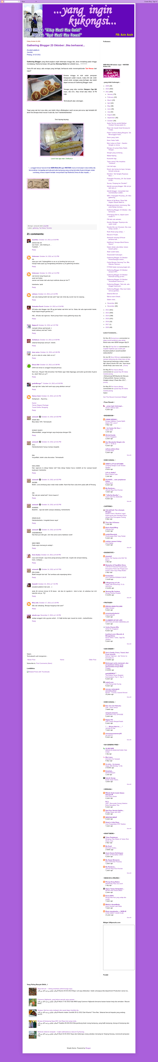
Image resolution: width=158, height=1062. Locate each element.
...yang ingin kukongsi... (114, 406)
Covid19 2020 (109, 450)
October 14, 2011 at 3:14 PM (48, 294)
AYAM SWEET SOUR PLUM (114, 913)
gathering (35, 228)
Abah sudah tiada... (113, 252)
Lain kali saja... (112, 166)
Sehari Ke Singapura (111, 629)
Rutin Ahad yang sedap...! (115, 232)
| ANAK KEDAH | (111, 419)
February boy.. (109, 529)
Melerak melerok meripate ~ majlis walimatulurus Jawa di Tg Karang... (61, 1032)
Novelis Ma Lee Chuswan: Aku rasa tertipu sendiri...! (119, 228)
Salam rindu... (111, 299)
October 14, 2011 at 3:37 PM (48, 325)
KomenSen (109, 576)
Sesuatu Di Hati (110, 728)
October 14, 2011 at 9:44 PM (51, 555)
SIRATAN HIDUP (111, 817)
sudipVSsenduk (111, 534)
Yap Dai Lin (115, 346)
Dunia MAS (109, 896)
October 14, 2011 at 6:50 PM (51, 417)
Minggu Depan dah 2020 (112, 812)
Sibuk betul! (109, 483)
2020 (107, 327)
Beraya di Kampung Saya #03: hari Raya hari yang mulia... (57, 1021)
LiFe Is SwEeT (110, 472)
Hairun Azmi (36, 396)
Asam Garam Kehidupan (114, 853)
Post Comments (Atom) (44, 663)
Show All (129, 455)
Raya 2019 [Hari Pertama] (113, 862)
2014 (107, 315)
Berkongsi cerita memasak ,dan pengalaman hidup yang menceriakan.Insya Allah (116, 664)
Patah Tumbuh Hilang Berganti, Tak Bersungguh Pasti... (119, 133)
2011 (107, 92)
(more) (125, 365)
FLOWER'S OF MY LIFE (113, 620)
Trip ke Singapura (110, 437)
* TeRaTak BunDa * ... (113, 495)
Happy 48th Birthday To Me (113, 766)
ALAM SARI (109, 748)
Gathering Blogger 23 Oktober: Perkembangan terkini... (117, 258)
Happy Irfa (109, 720)
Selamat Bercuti (112, 293)
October (110, 121)
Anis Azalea (36, 555)
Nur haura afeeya (117, 370)
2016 (107, 321)
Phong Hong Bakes (112, 882)
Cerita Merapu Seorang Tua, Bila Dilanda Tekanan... (118, 263)
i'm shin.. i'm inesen (112, 764)
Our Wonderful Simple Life (115, 442)
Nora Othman (115, 357)
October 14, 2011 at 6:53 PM (51, 530)
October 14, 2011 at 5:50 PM (53, 383)
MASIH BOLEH (110, 773)
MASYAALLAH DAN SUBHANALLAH (117, 622)
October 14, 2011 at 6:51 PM (51, 442)
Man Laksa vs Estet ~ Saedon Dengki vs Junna (117, 144)
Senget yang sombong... (115, 153)
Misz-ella (35, 603)
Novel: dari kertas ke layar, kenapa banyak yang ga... (118, 170)
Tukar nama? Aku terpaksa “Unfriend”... (116, 162)
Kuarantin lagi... (112, 158)
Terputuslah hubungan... (115, 255)
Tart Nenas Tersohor (45, 228)
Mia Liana (109, 757)
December (111, 306)
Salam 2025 (109, 430)
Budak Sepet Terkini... (112, 780)
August (110, 115)
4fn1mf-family (110, 435)
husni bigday (109, 543)
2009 (107, 86)
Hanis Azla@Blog (111, 527)
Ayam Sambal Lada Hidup (113, 906)
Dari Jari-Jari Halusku (113, 706)
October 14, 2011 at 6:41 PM (51, 396)
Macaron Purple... (113, 234)
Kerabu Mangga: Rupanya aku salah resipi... (117, 223)
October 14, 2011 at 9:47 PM (51, 569)
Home (62, 659)
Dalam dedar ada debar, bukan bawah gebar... (117, 248)
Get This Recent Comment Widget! (115, 397)
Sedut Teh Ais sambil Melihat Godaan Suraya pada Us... (117, 124)
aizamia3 (108, 556)
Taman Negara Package (40, 405)
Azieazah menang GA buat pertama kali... (116, 238)
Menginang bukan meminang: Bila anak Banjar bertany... (118, 206)
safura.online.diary (112, 449)
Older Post (92, 659)
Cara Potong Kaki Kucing (113, 684)
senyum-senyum (111, 713)
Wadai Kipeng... (112, 155)
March (109, 100)
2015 (107, 318)
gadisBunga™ (37, 383)
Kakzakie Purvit (37, 306)
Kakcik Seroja (110, 778)
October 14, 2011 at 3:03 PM (49, 240)
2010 (107, 89)
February (110, 97)
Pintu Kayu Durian (111, 796)
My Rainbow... (110, 488)
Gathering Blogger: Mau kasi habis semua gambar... (118, 290)
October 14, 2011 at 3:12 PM (49, 273)
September (111, 118)
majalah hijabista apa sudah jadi (114, 348)
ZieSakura (35, 340)
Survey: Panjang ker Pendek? (117, 183)
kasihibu (35, 240)
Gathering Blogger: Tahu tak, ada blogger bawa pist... (118, 285)
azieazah (35, 417)
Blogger (88, 1048)
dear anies (36, 352)
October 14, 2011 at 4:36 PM (50, 340)
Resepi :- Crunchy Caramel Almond (116, 692)
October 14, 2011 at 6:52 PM (51, 479)
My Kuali (108, 846)
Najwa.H (35, 325)
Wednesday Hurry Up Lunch (114, 883)
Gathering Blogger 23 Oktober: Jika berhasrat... (56, 45)
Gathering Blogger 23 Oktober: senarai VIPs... (117, 271)
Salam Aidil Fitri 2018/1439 (113, 497)
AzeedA (35, 584)
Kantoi (34, 403)
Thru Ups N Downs (112, 522)
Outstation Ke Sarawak (112, 759)
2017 (107, 324)
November (111, 303)
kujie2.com (109, 682)
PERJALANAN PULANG (113, 606)
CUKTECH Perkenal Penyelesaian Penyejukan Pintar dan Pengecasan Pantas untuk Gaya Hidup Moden (116, 568)
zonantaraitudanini (112, 613)
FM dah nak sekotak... (114, 219)
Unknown (35, 256)
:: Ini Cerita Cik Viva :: (113, 428)
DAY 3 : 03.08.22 (110, 444)
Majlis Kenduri (109, 608)
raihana (35, 294)
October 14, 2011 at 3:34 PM (54, 306)
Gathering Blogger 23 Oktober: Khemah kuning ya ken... (117, 275)
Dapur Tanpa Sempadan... (114, 889)
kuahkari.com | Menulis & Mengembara (114, 635)
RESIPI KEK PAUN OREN (113, 890)
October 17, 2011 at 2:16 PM (49, 603)
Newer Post (31, 659)
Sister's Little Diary (112, 822)
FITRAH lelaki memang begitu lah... (119, 267)
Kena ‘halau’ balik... (113, 140)
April (109, 103)
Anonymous (115, 338)
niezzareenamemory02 (113, 733)
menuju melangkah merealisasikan (112, 690)
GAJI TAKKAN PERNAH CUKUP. (115, 577)
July (108, 112)
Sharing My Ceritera (112, 591)
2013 (107, 313)
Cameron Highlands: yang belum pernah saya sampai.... (57, 999)
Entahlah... (109, 771)
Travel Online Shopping (40, 407)
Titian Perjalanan (111, 837)
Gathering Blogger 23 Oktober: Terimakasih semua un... (117, 280)
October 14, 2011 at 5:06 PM (50, 352)
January (110, 94)
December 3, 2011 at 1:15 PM (51, 615)
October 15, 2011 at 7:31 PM (48, 584)
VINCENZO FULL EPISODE (114, 714)
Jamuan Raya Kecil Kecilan (114, 490)
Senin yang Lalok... (113, 137)
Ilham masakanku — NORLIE (115, 911)
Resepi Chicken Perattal (112, 593)
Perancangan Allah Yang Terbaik (115, 536)
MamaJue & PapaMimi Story (115, 565)
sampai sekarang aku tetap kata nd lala (116, 359)
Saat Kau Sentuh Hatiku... (114, 810)
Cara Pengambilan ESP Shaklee (115, 824)
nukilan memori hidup (113, 541)
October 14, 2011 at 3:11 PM (49, 256)
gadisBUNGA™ (111, 673)
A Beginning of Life (112, 582)
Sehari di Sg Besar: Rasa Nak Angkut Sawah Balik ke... (117, 201)
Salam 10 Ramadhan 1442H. (114, 855)
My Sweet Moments (112, 860)
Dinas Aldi (35, 364)
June (109, 109)
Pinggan (107, 668)
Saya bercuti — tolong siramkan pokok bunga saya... (56, 989)
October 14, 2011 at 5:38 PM (50, 364)
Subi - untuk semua (111, 707)
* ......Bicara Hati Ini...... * (114, 726)
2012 (107, 310)
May (109, 106)
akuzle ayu (36, 615)
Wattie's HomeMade (112, 904)
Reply (34, 250)
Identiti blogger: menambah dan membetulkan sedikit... (118, 192)
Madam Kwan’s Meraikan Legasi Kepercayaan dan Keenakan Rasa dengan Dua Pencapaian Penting (116, 515)
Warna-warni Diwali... (114, 296)
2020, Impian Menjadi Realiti (114, 721)
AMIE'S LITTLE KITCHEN (114, 464)
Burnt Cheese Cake (111, 474)
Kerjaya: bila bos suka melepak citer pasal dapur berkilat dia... (59, 1010)
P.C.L (107, 801)
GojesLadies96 (110, 615)
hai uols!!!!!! (109, 735)
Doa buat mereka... (111, 848)
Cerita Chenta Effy (112, 627)
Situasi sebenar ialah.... (112, 408)
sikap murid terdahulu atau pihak (114, 340)
